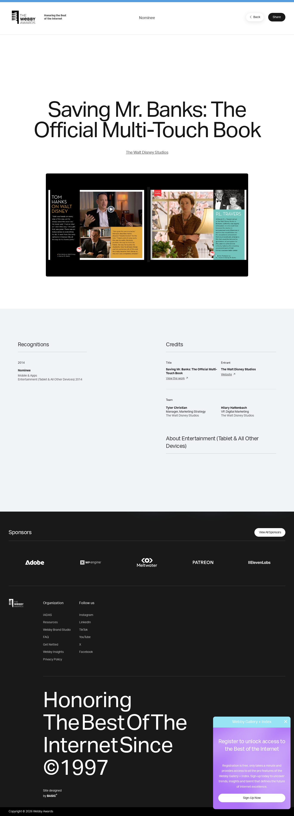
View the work (175, 378)
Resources (50, 622)
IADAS (47, 615)
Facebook (86, 651)
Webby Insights (53, 651)
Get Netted (50, 644)
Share (277, 17)
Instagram (86, 615)
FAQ (46, 637)
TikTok (83, 629)
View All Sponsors (270, 532)
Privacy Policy (52, 659)
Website (226, 374)
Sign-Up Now (252, 797)
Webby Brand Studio (57, 629)
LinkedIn (85, 622)
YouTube (85, 637)
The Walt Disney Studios (147, 153)
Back (256, 17)
